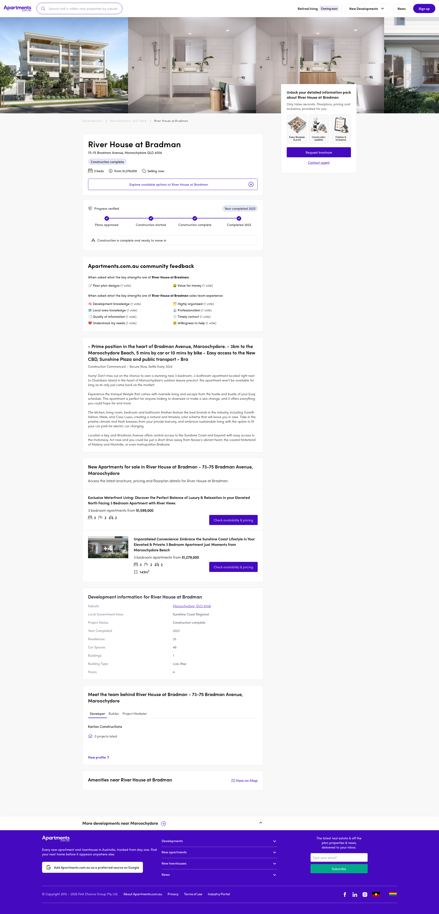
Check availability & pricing (233, 520)
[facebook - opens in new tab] (345, 894)
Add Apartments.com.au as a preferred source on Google (96, 867)
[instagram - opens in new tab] (365, 894)
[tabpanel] (173, 741)
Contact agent (319, 162)
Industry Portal (219, 894)
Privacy (173, 894)
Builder (114, 713)
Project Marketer (135, 713)
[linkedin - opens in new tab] (355, 894)
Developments (92, 121)
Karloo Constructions (105, 726)
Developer (97, 713)
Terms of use (193, 894)
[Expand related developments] (260, 822)
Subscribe (339, 868)
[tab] (97, 713)
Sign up (424, 8)
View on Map (247, 780)
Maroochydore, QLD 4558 (128, 121)
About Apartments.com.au (142, 894)
